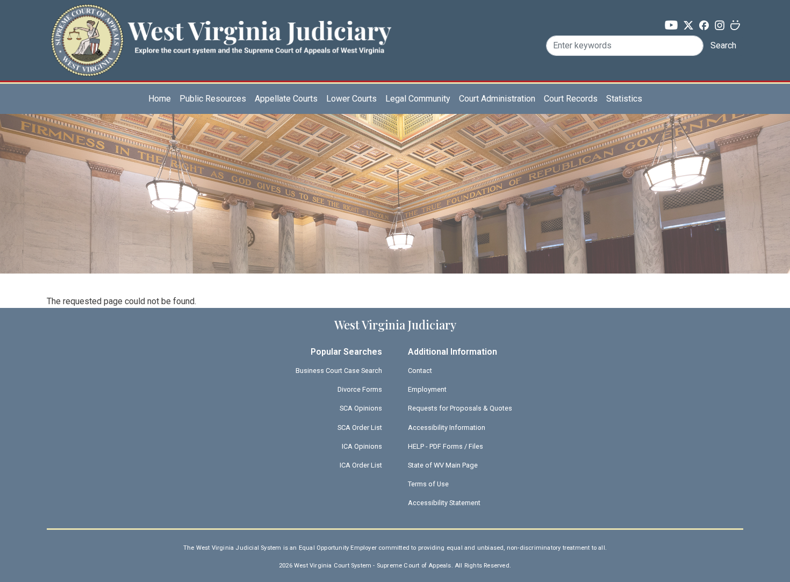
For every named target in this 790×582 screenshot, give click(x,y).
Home (159, 99)
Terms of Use (428, 484)
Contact (420, 371)
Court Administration (497, 99)
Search (723, 45)
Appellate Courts (286, 99)
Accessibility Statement (444, 503)
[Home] (221, 23)
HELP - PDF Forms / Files (445, 446)
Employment (427, 389)
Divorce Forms (359, 389)
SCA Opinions (361, 408)
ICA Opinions (362, 446)
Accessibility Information (446, 427)
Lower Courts (351, 99)
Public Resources (212, 99)
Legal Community (417, 99)
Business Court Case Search (339, 371)
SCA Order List (359, 427)
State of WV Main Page (443, 465)
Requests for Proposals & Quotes (460, 408)
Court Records (571, 99)
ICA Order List (361, 465)
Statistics (624, 99)
